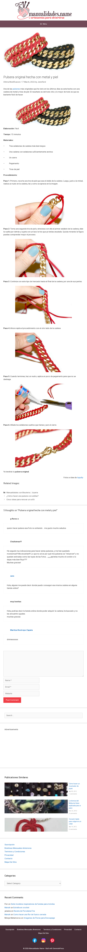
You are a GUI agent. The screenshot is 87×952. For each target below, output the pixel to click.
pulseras (16, 89)
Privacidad (9, 855)
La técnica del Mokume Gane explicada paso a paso (75, 804)
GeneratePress (58, 948)
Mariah (7, 907)
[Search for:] (43, 715)
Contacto (8, 858)
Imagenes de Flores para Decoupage (39, 918)
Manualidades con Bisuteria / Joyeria (22, 492)
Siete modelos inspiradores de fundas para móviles (33, 904)
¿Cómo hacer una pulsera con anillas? (22, 496)
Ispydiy (80, 477)
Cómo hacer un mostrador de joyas (74, 786)
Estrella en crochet (21, 907)
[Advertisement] (43, 747)
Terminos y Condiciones (15, 851)
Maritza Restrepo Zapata (21, 630)
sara (12, 576)
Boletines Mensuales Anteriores (18, 848)
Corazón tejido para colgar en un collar (75, 821)
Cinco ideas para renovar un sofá (20, 499)
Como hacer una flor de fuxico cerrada (29, 914)
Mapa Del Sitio (11, 862)
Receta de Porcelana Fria (24, 911)
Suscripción (9, 844)
